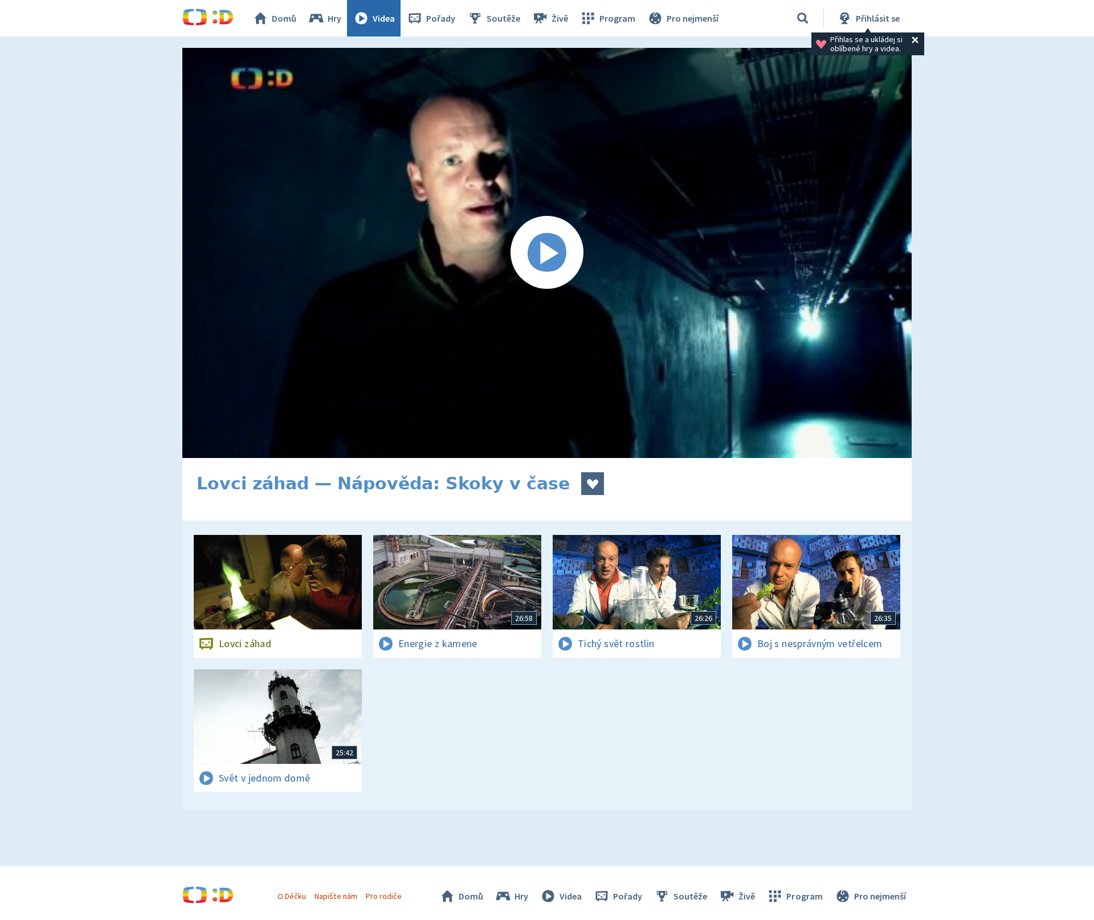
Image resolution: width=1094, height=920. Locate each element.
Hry (334, 18)
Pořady (440, 18)
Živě (560, 18)
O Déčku (291, 896)
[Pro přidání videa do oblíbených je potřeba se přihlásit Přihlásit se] (592, 483)
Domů (284, 18)
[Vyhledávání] (802, 18)
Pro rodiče (384, 896)
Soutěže (503, 18)
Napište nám (336, 896)
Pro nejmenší (693, 18)
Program (617, 18)
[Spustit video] (547, 253)
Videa (384, 18)
